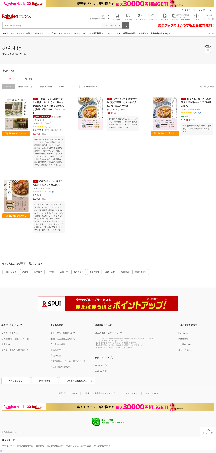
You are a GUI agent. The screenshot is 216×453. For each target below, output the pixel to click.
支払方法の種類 (58, 344)
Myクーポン (140, 20)
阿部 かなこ (10, 272)
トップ (5, 33)
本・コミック (16, 33)
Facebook (183, 333)
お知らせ (128, 20)
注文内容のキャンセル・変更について (68, 361)
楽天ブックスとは (9, 333)
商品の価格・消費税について (108, 333)
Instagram (183, 339)
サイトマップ (152, 393)
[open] (208, 50)
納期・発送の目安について (63, 339)
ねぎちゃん (78, 272)
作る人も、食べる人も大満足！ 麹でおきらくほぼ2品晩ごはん (196, 102)
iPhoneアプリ (101, 365)
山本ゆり (38, 272)
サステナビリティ (102, 445)
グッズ (77, 33)
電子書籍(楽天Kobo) (159, 33)
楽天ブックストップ (68, 393)
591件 (199, 113)
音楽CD (37, 33)
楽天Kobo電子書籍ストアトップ (100, 393)
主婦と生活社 (140, 272)
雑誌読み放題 (129, 33)
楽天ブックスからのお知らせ (14, 350)
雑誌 (28, 33)
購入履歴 (164, 20)
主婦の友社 (94, 272)
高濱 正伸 (110, 272)
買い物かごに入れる (17, 133)
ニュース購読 (184, 350)
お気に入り (153, 20)
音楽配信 (142, 33)
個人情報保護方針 (55, 445)
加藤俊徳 (125, 272)
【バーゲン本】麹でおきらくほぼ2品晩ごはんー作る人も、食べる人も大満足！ (122, 102)
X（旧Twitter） (185, 344)
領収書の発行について (61, 367)
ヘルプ (196, 20)
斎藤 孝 (64, 272)
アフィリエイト (130, 393)
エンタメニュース (112, 33)
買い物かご (117, 20)
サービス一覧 (208, 19)
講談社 (25, 272)
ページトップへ (208, 433)
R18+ (211, 33)
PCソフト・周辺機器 (92, 33)
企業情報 (40, 445)
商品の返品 (56, 355)
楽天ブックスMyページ (181, 20)
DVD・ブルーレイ (52, 33)
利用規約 (5, 344)
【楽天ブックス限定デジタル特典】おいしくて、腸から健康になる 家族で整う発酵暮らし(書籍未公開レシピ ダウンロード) (49, 106)
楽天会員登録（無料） (98, 19)
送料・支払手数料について (63, 333)
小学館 (51, 272)
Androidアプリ (102, 371)
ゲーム (67, 33)
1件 (48, 127)
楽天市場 (208, 15)
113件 (51, 192)
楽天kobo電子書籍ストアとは (15, 339)
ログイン (103, 16)
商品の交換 (56, 350)
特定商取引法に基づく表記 (78, 445)
